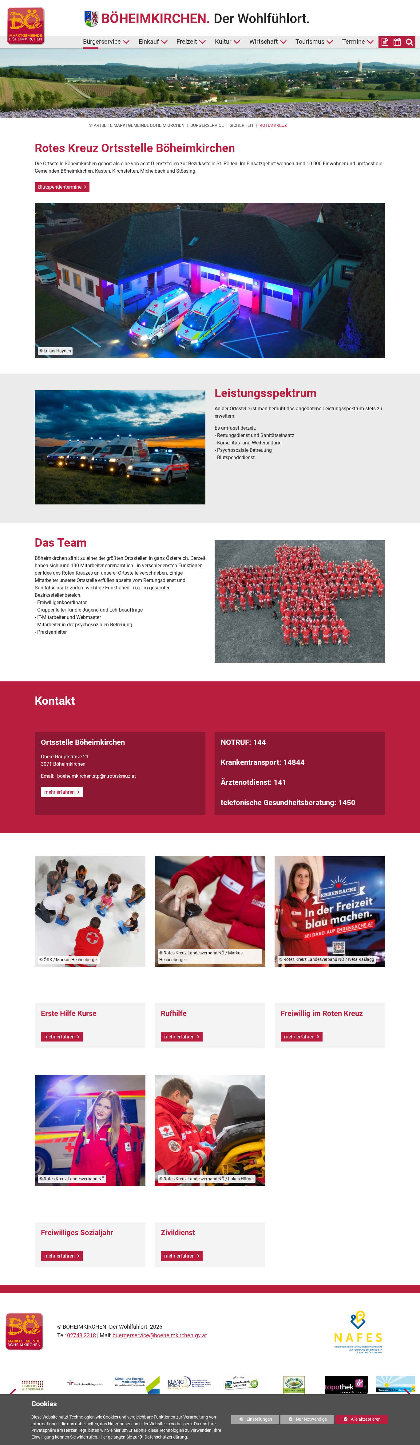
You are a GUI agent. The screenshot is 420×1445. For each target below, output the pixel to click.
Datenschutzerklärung (166, 1437)
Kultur (223, 41)
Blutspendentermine (60, 187)
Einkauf (149, 41)
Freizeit (186, 41)
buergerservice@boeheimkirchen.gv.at (160, 1335)
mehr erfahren (60, 792)
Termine (353, 41)
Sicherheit (242, 125)
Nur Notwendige (303, 1420)
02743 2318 (81, 1335)
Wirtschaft (263, 41)
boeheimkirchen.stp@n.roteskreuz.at (96, 776)
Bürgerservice (102, 41)
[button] (13, 1394)
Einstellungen (251, 1420)
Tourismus (309, 41)
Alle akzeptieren (358, 1419)
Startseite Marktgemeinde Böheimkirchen (136, 125)
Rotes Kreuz (273, 125)
